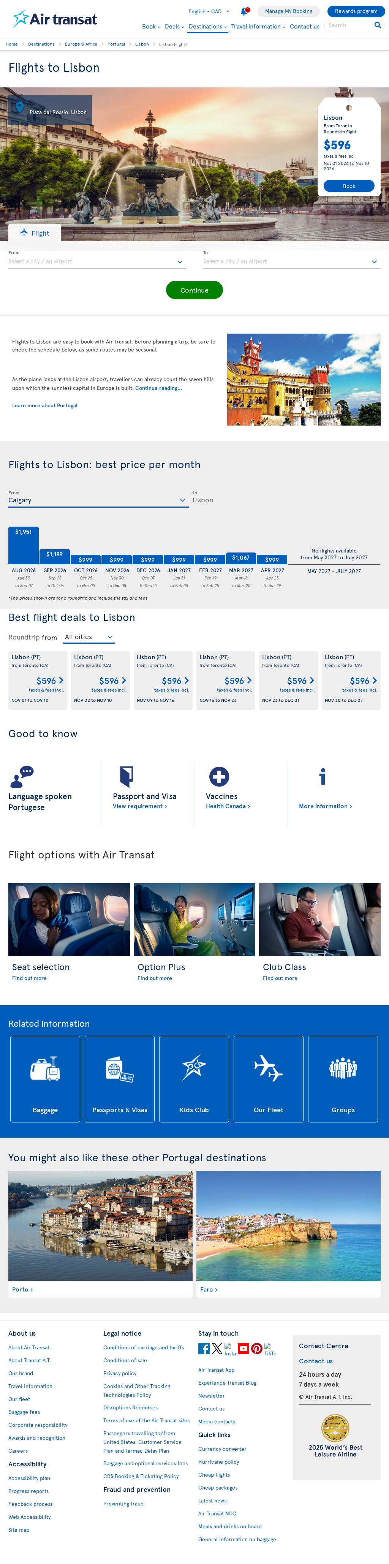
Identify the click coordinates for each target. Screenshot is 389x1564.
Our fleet (19, 1399)
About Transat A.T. (29, 1360)
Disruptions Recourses (130, 1407)
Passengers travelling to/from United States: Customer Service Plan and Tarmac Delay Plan (142, 1441)
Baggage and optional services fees (145, 1463)
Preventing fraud (123, 1503)
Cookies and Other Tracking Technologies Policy (136, 1390)
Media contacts (216, 1421)
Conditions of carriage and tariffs (143, 1347)
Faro (206, 1289)
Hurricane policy (218, 1461)
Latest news (212, 1500)
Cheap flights (214, 1474)
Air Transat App (216, 1369)
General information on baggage (237, 1539)
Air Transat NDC (217, 1513)
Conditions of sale (125, 1360)
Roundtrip (24, 637)
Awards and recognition (36, 1437)
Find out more (29, 977)
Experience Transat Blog (227, 1382)
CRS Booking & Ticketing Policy (141, 1476)
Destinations (205, 26)
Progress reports (28, 1490)
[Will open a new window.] (204, 1350)
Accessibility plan (29, 1478)
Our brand (20, 1373)
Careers (18, 1450)
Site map (18, 1529)
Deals (172, 26)
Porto (20, 1289)
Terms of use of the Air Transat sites (146, 1420)
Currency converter (222, 1448)
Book (149, 26)
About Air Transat (28, 1347)
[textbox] (97, 260)
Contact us (304, 26)
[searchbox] (354, 25)
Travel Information (30, 1386)
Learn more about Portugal (44, 405)
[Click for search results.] (378, 25)
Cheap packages (217, 1487)
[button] (34, 232)
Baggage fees (24, 1411)
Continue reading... (158, 387)
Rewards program (356, 10)
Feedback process (30, 1503)
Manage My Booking (288, 10)
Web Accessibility (29, 1516)
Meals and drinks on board (230, 1526)
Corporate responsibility (37, 1424)
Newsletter (211, 1395)
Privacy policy (119, 1373)
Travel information (256, 26)
